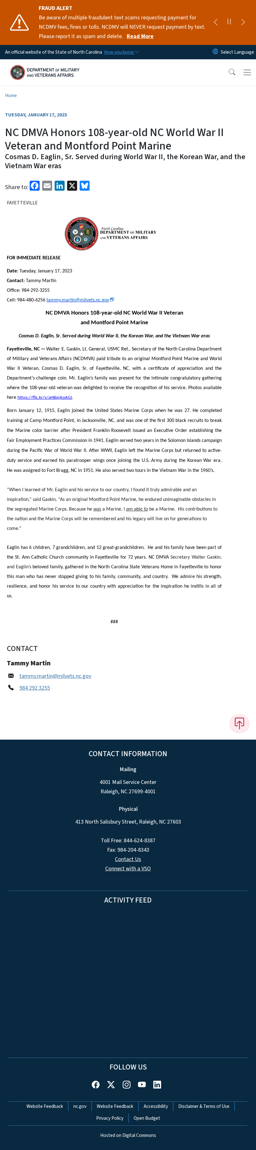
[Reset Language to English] (215, 52)
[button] (227, 72)
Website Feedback (45, 1106)
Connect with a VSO (128, 869)
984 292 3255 (34, 688)
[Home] (45, 66)
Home (11, 95)
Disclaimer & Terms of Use (203, 1106)
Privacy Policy (109, 1118)
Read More (140, 36)
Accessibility (156, 1106)
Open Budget (147, 1118)
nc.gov (79, 1106)
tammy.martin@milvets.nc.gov (55, 676)
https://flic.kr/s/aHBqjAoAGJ (44, 397)
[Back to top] (239, 723)
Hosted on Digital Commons (128, 1135)
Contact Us (128, 859)
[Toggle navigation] (247, 72)
